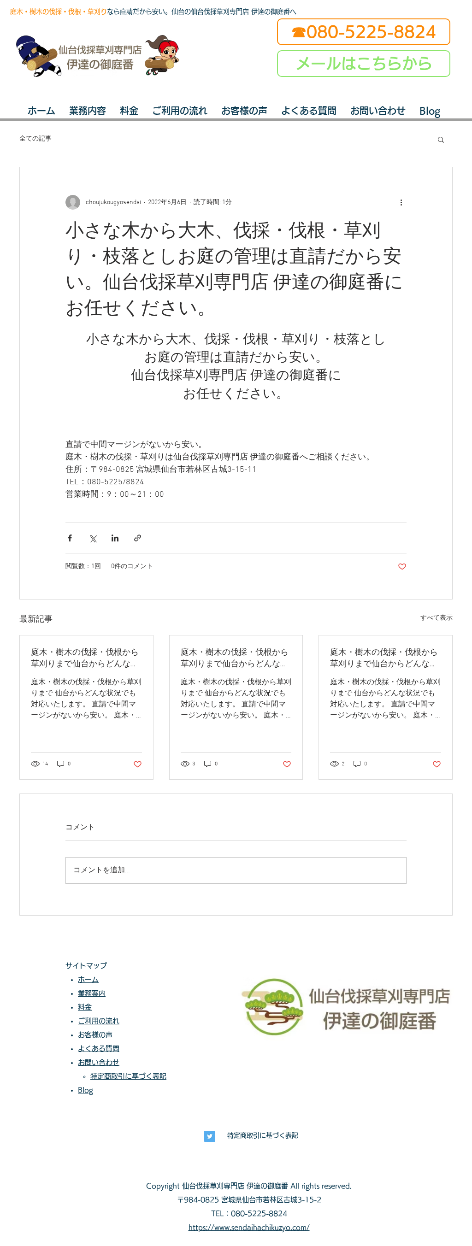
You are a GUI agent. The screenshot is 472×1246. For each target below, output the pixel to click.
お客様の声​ (98, 1034)
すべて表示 (436, 618)
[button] (441, 139)
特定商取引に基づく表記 (262, 1135)
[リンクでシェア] (137, 538)
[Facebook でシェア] (69, 538)
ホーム (88, 979)
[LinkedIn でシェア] (115, 538)
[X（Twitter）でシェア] (92, 538)
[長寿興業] (209, 1136)
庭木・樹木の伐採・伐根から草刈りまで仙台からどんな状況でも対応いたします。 (85, 658)
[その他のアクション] (401, 202)
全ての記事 (35, 139)
